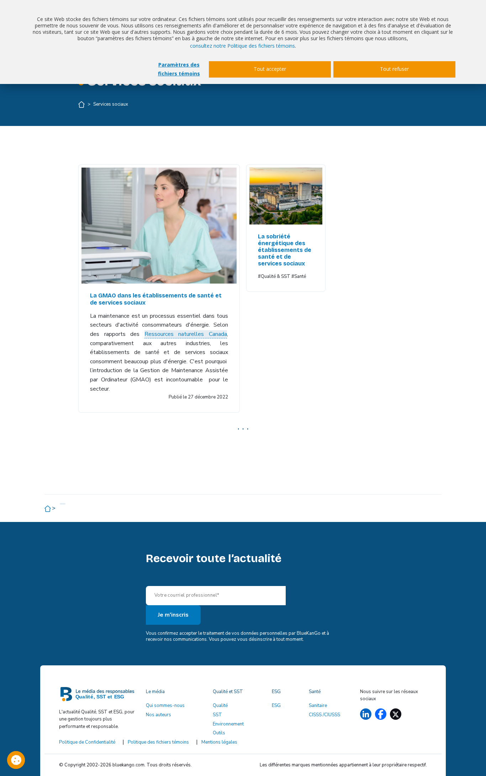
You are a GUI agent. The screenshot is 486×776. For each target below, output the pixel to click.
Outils (219, 733)
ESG (276, 705)
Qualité (220, 705)
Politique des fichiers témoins (158, 742)
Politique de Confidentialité (87, 742)
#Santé (298, 276)
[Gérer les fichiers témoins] (16, 760)
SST (217, 715)
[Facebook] (380, 714)
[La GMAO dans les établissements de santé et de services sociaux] (159, 226)
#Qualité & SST (274, 276)
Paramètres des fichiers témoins (179, 69)
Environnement (228, 724)
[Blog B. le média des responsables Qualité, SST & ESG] (98, 696)
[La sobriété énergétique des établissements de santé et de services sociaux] (285, 196)
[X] (395, 714)
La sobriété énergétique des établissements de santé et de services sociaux (284, 250)
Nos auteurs (158, 715)
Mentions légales (219, 742)
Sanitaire (318, 705)
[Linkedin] (366, 714)
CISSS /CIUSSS (324, 715)
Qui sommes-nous (165, 705)
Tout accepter (270, 68)
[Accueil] (82, 104)
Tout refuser (394, 68)
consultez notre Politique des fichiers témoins (242, 45)
